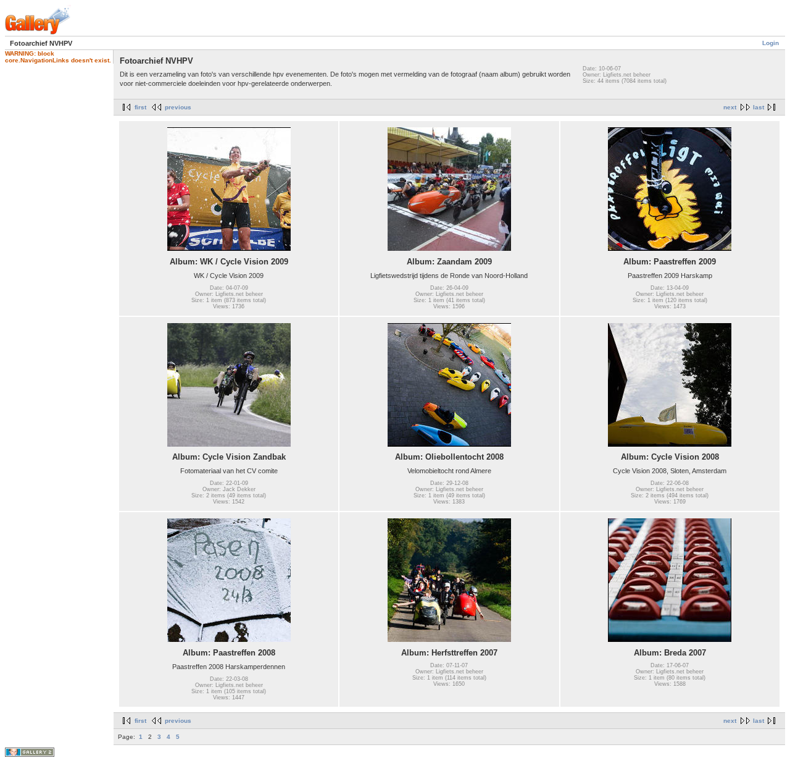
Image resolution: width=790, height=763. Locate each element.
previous (178, 107)
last (758, 107)
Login (770, 43)
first (140, 107)
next (729, 107)
